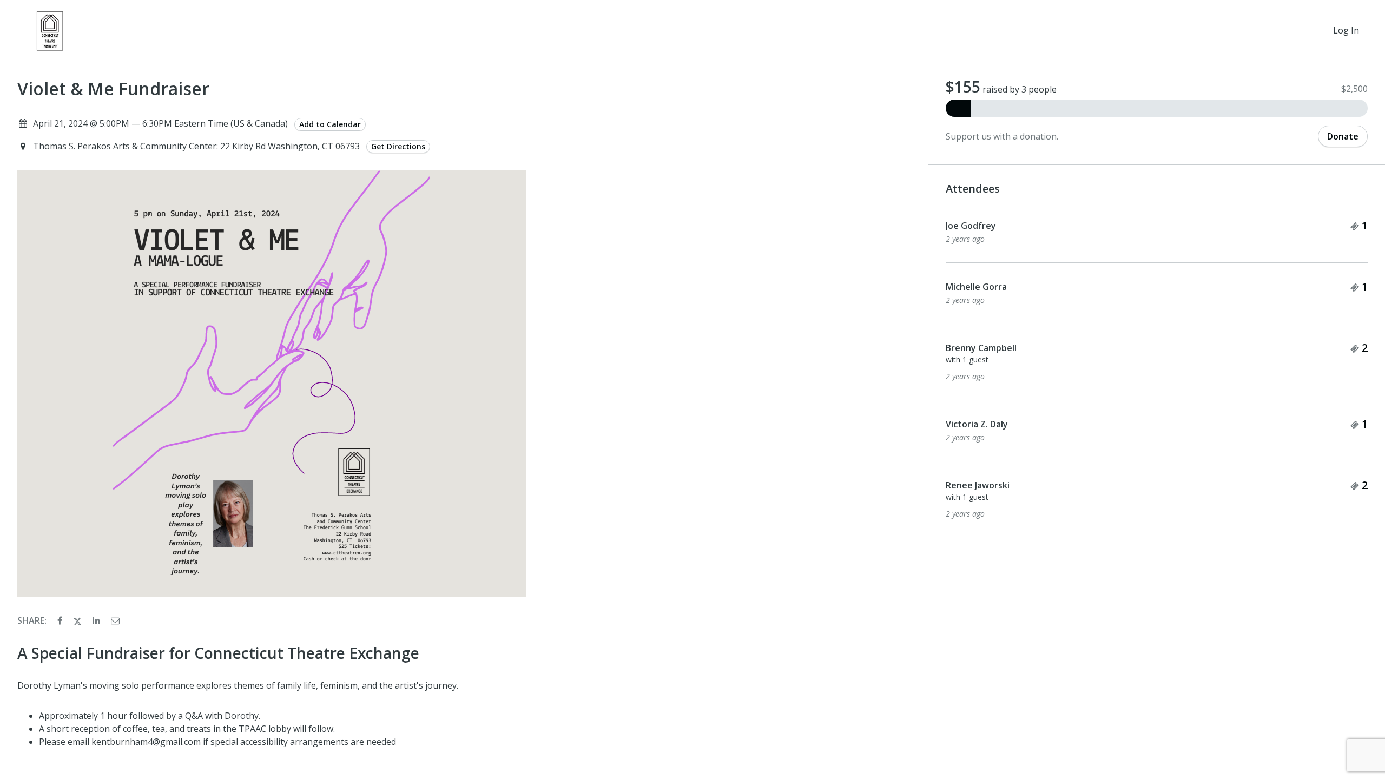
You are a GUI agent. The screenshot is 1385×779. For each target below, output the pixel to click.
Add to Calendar (330, 124)
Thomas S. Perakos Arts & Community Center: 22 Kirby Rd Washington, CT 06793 (197, 146)
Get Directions (398, 146)
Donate (1342, 136)
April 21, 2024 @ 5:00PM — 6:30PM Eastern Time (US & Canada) (160, 123)
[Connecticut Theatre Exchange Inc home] (49, 30)
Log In (1346, 30)
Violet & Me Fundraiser (113, 89)
